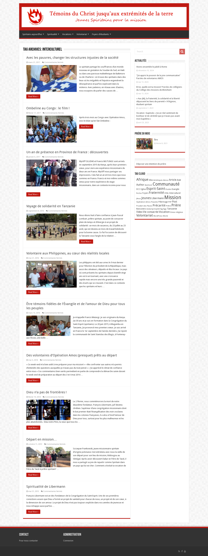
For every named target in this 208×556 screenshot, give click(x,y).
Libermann (157, 198)
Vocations (66, 34)
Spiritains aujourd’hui (32, 34)
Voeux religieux (176, 212)
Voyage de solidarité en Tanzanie (50, 206)
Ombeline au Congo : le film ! (48, 108)
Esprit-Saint (155, 189)
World (165, 216)
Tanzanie (172, 208)
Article (172, 179)
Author (140, 184)
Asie (179, 180)
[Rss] (179, 551)
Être (156, 139)
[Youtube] (185, 551)
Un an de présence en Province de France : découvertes (67, 152)
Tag (161, 209)
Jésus (138, 198)
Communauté (166, 184)
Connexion (68, 540)
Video (139, 211)
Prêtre (168, 206)
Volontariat (82, 34)
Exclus (139, 193)
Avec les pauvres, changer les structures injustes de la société (72, 58)
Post (174, 201)
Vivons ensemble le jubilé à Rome (151, 67)
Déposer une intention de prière (151, 164)
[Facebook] (182, 551)
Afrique (142, 179)
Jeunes (146, 198)
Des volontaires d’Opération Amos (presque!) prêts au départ (71, 355)
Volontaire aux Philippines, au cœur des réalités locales (67, 253)
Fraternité (156, 193)
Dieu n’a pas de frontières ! (46, 392)
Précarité (159, 205)
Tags (165, 209)
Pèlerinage (163, 202)
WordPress (157, 216)
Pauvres (154, 202)
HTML (166, 193)
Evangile (175, 189)
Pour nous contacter (28, 540)
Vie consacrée (150, 211)
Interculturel (175, 193)
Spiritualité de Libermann (45, 486)
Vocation (164, 211)
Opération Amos (143, 202)
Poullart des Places (144, 206)
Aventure (148, 185)
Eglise (143, 189)
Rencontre (141, 209)
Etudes (168, 189)
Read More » (33, 96)
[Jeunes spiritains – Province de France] (104, 16)
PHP (170, 202)
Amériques (158, 180)
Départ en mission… (41, 439)
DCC (138, 189)
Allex (151, 180)
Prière (176, 205)
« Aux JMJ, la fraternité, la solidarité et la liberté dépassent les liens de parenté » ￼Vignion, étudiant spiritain (158, 101)
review (148, 209)
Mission (172, 197)
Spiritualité (52, 34)
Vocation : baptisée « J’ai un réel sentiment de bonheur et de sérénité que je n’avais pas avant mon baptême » (158, 116)
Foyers (145, 193)
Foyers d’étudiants (100, 34)
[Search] (182, 51)
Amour (166, 180)
